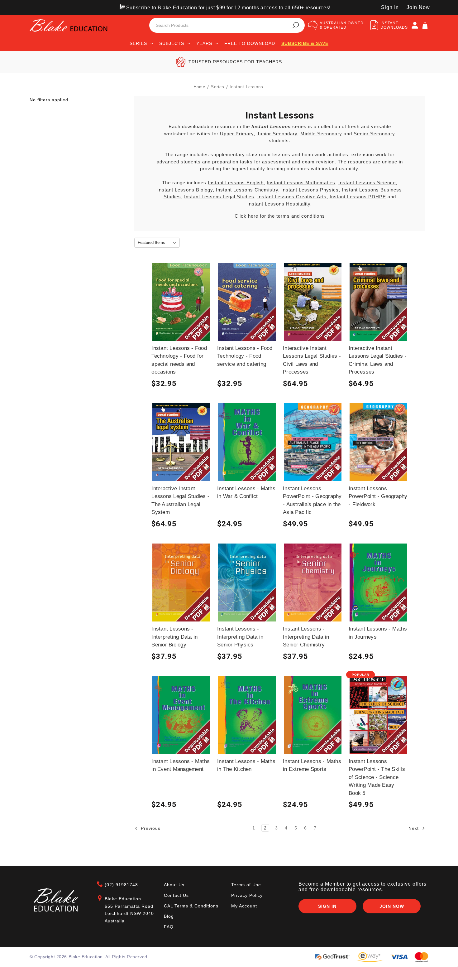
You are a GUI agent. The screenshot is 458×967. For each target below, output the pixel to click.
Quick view (181, 306)
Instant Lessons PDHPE (358, 196)
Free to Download (249, 43)
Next (414, 828)
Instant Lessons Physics (310, 189)
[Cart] (425, 25)
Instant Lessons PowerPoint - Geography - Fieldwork (378, 496)
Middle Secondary (321, 133)
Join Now (418, 7)
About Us (174, 884)
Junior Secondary (277, 133)
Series (138, 43)
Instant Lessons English (236, 182)
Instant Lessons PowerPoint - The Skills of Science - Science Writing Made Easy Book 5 (377, 777)
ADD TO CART (181, 317)
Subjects (171, 43)
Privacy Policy (247, 895)
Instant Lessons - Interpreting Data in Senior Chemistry (306, 637)
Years (204, 43)
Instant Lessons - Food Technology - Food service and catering (245, 356)
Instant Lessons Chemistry (247, 189)
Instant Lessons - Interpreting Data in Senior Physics (240, 637)
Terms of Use (246, 884)
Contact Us (176, 895)
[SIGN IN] (414, 25)
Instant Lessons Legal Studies (219, 196)
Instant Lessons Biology (185, 189)
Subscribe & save (304, 43)
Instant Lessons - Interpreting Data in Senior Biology (174, 637)
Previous (149, 828)
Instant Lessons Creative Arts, (292, 196)
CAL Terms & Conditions (191, 905)
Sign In (390, 7)
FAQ (169, 926)
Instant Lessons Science (367, 182)
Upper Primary (237, 133)
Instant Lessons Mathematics (301, 182)
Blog (169, 916)
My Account (244, 905)
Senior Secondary (374, 133)
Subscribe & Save (181, 329)
